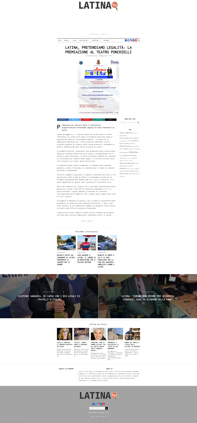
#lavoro (121, 155)
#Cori (130, 141)
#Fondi (122, 146)
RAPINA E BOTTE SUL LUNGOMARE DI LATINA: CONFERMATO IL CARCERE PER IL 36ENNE (66, 259)
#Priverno (131, 160)
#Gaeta (126, 148)
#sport (137, 171)
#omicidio (134, 158)
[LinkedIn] (133, 40)
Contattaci (106, 40)
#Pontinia (126, 160)
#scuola (122, 171)
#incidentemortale (124, 152)
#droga (127, 143)
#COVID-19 (135, 141)
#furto (121, 148)
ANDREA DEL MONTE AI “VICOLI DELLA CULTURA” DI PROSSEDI (132, 344)
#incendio (131, 148)
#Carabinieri (123, 135)
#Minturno (129, 158)
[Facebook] (126, 40)
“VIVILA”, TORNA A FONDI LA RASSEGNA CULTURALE (80, 344)
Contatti (97, 416)
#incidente (137, 148)
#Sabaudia (123, 168)
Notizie (66, 40)
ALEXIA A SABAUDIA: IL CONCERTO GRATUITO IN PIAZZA (64, 344)
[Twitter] (128, 40)
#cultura (122, 143)
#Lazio (126, 155)
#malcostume (133, 155)
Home (59, 40)
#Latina (83, 221)
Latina (74, 40)
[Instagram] (131, 40)
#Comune (135, 138)
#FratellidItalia (135, 146)
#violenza (122, 176)
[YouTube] (136, 40)
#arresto (135, 132)
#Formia (128, 146)
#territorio (132, 173)
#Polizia (121, 160)
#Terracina (124, 173)
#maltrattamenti (123, 158)
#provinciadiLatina (127, 163)
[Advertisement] (98, 22)
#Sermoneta (127, 171)
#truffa (138, 173)
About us (103, 416)
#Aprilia (129, 133)
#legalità (89, 221)
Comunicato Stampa (92, 55)
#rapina (137, 163)
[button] (138, 122)
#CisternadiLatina (126, 138)
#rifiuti (130, 166)
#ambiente (122, 133)
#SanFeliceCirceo (131, 168)
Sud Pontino (95, 40)
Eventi (110, 55)
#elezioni (132, 143)
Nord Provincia (83, 40)
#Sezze (132, 171)
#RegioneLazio (124, 166)
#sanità (137, 168)
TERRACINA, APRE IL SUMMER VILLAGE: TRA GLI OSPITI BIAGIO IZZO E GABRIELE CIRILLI (98, 346)
